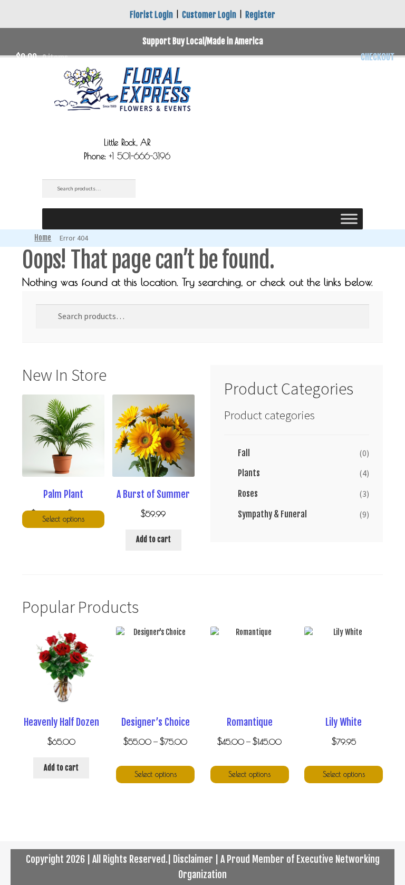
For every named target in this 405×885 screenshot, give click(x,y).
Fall (244, 453)
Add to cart (153, 539)
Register (260, 14)
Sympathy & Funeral (272, 514)
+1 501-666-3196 (139, 156)
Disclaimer (193, 859)
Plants (249, 473)
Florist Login (151, 14)
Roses (248, 493)
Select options (63, 519)
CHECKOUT (377, 57)
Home (42, 237)
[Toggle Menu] (349, 219)
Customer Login (209, 14)
